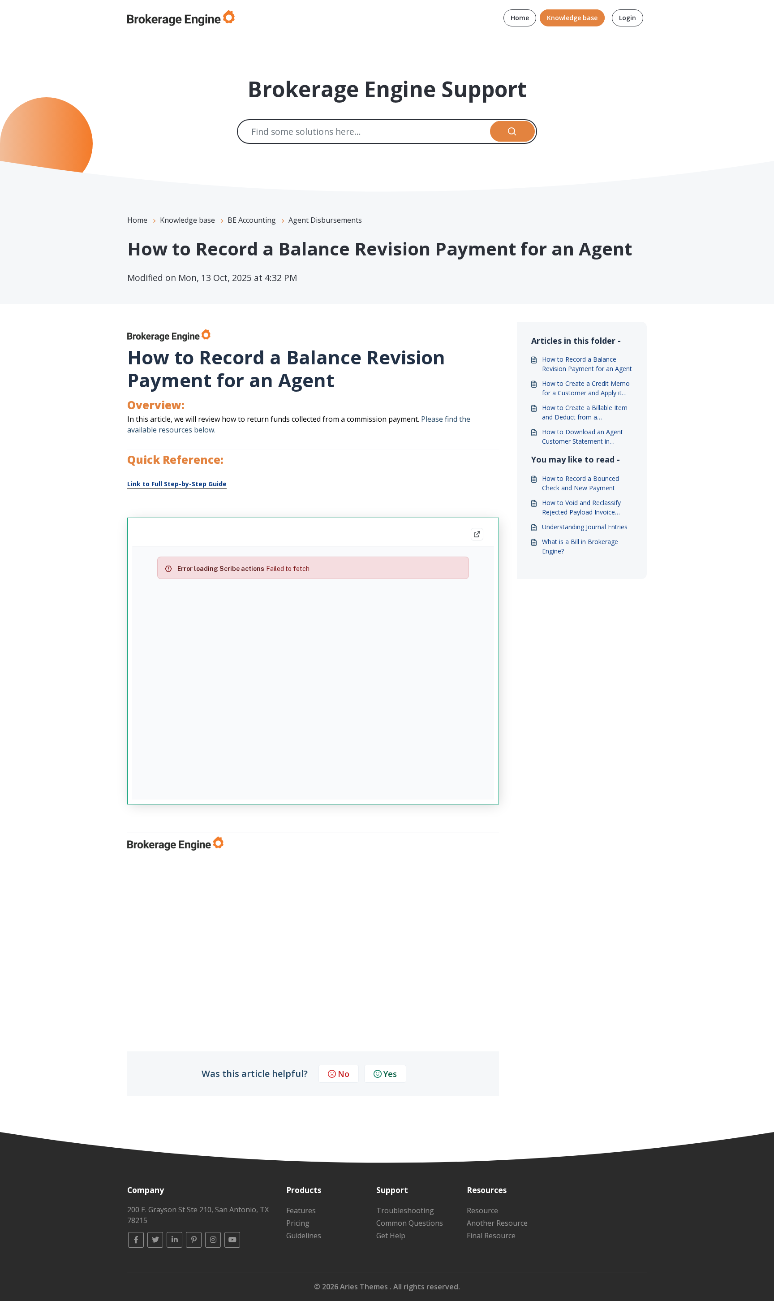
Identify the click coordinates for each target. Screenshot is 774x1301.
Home (520, 17)
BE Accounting (252, 220)
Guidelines (303, 1235)
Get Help (390, 1235)
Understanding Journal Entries (585, 527)
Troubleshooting (405, 1210)
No (343, 1073)
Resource (482, 1210)
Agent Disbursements (325, 220)
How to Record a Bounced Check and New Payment (580, 483)
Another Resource (497, 1223)
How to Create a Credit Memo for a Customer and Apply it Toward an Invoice (586, 388)
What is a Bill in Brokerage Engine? (580, 546)
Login (627, 17)
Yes (390, 1073)
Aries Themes (365, 1287)
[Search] (512, 131)
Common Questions (409, 1223)
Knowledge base (572, 17)
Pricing (298, 1223)
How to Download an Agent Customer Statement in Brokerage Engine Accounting (585, 437)
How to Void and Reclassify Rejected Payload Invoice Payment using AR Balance (581, 507)
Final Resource (491, 1235)
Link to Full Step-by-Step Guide (177, 484)
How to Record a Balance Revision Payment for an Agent (587, 364)
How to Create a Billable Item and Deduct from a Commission (585, 412)
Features (301, 1210)
